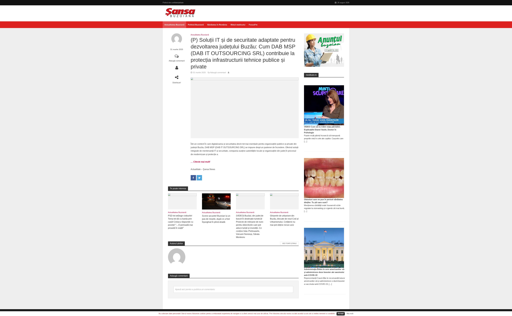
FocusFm (253, 25)
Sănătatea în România (217, 25)
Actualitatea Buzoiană (174, 25)
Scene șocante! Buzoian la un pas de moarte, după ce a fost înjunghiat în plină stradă (216, 219)
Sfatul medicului (238, 25)
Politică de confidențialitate (173, 3)
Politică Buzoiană (196, 25)
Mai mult (350, 314)
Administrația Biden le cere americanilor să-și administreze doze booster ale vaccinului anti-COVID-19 (324, 272)
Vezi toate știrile (289, 243)
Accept (340, 314)
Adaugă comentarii (177, 61)
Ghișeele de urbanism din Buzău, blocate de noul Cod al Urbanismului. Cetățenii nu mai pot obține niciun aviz (284, 220)
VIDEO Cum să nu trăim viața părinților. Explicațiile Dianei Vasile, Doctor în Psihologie (322, 130)
